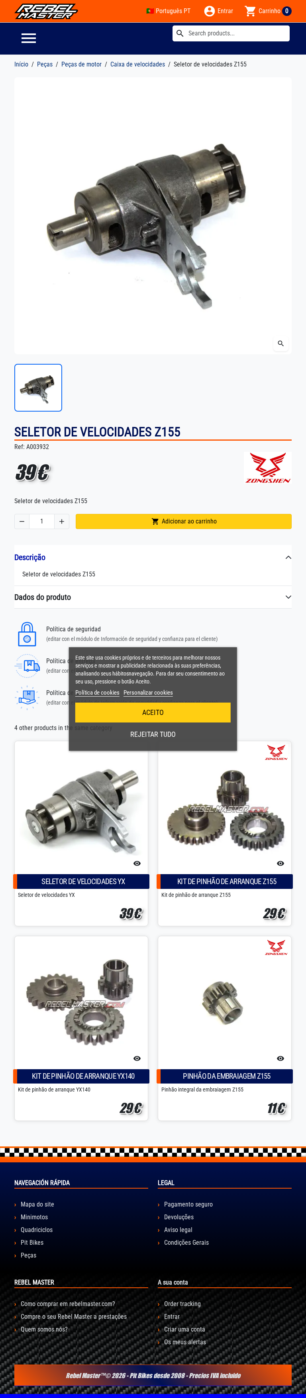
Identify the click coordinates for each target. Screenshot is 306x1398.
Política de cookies (97, 692)
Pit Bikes (31, 1242)
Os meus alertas (184, 1342)
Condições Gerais (186, 1242)
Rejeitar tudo (153, 734)
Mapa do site (36, 1204)
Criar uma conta (184, 1329)
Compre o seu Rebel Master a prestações (73, 1316)
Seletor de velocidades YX (83, 881)
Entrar (171, 1316)
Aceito (153, 712)
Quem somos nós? (43, 1329)
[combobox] (231, 33)
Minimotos (33, 1217)
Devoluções (178, 1217)
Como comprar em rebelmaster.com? (67, 1304)
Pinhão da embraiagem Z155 (227, 1076)
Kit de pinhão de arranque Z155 (226, 881)
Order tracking (182, 1304)
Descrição (29, 557)
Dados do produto (42, 597)
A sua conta (173, 1282)
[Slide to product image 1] (38, 388)
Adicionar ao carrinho (184, 521)
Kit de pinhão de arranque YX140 (83, 1076)
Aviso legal (177, 1230)
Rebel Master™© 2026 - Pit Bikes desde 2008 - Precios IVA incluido (153, 1375)
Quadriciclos (36, 1230)
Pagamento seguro (188, 1204)
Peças (27, 1255)
